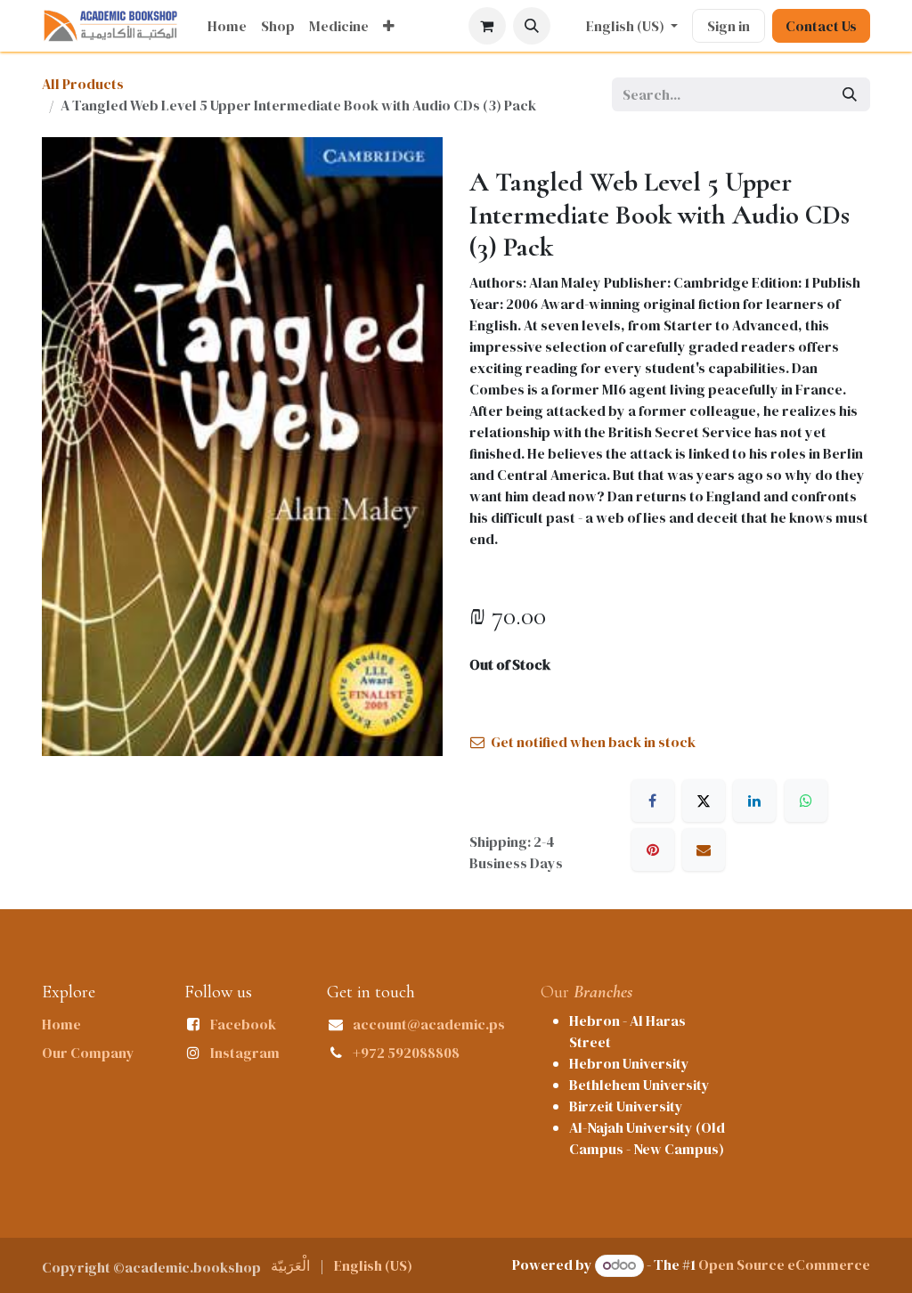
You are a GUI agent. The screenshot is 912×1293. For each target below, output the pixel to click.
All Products (83, 84)
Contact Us (821, 26)
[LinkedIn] (754, 800)
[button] (531, 26)
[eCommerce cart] (487, 26)
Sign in (728, 26)
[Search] (849, 94)
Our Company (88, 1052)
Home (61, 1024)
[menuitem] (227, 26)
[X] (703, 800)
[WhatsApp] (806, 800)
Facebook (243, 1024)
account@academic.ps (429, 1024)
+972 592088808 (406, 1052)
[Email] (703, 849)
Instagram (245, 1052)
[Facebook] (652, 800)
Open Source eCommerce (784, 1264)
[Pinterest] (652, 849)
